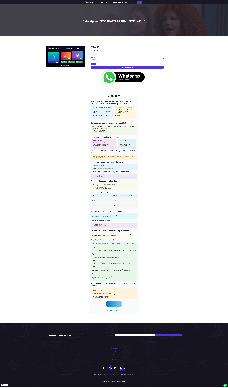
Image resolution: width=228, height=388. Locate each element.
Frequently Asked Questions (114, 356)
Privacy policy (114, 351)
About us (101, 2)
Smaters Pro (113, 381)
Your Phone (93, 61)
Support (127, 2)
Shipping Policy (114, 348)
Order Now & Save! (114, 305)
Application (108, 2)
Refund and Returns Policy (114, 345)
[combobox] (93, 64)
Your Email (93, 57)
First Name (93, 52)
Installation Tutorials (118, 2)
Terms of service (114, 343)
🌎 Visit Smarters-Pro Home (114, 310)
